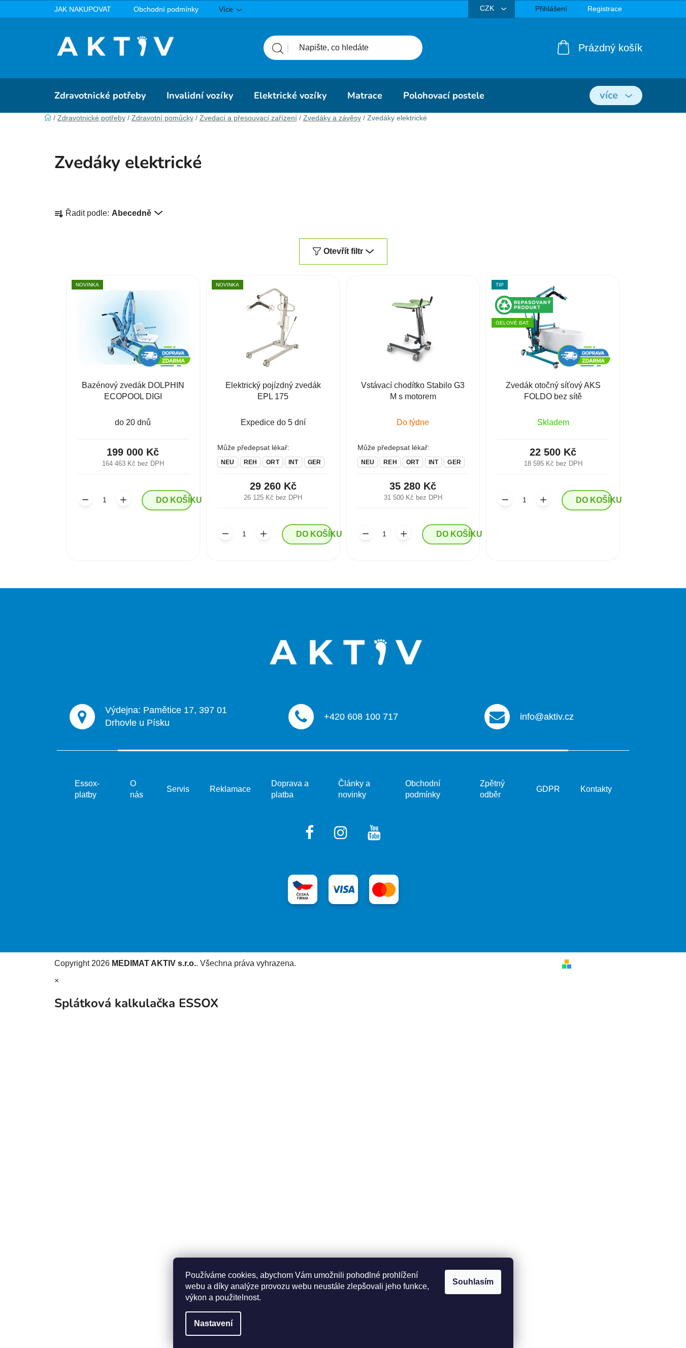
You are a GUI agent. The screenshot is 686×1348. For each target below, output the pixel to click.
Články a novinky (354, 789)
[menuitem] (100, 95)
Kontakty (596, 789)
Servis (178, 789)
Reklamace (230, 789)
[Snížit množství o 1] (85, 498)
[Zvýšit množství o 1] (123, 498)
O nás (136, 789)
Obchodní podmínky (166, 9)
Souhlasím (473, 1281)
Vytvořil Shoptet (604, 963)
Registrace (604, 9)
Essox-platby (87, 789)
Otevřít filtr (343, 251)
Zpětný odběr (492, 789)
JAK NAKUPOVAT (82, 9)
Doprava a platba (290, 789)
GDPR (548, 789)
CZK (488, 8)
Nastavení (213, 1323)
